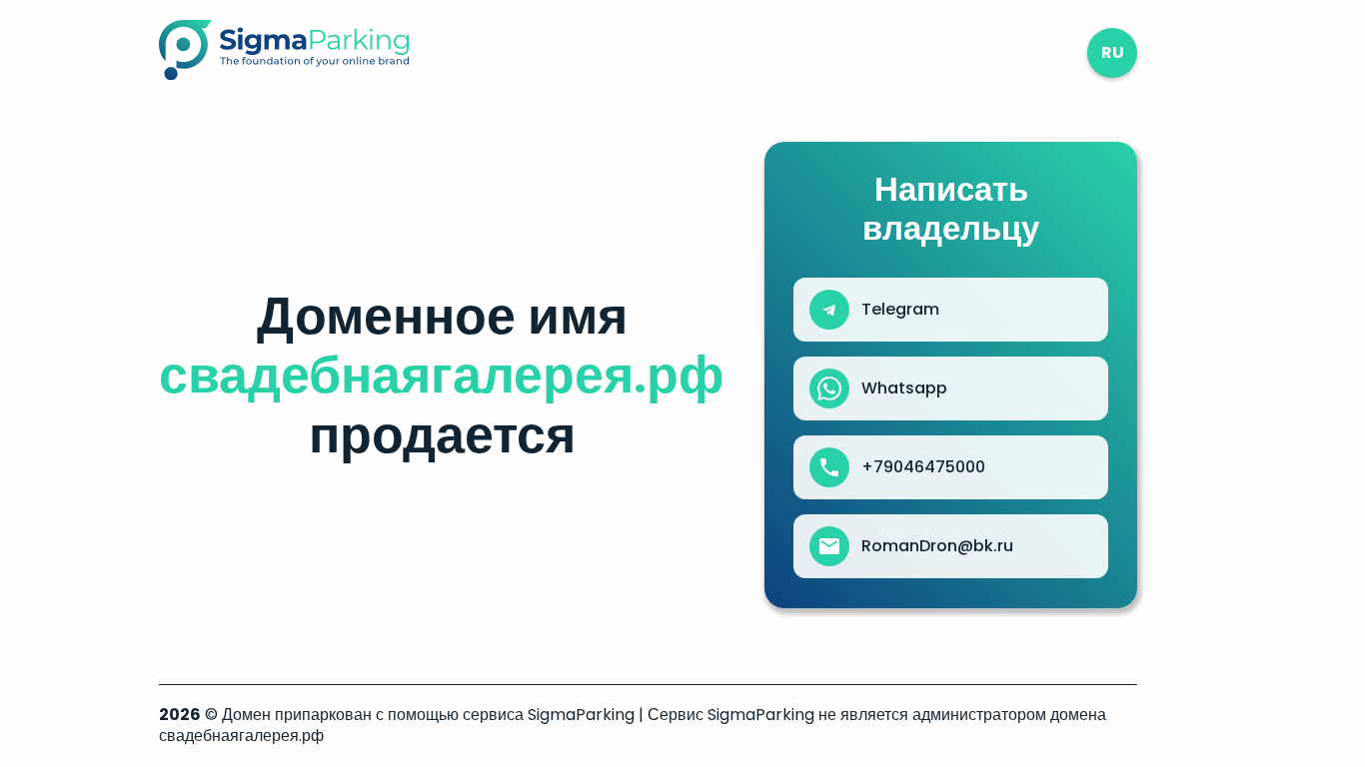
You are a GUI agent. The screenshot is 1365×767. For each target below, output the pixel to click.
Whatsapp (904, 388)
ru (1112, 52)
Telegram (900, 310)
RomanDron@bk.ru (937, 546)
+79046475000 (923, 467)
